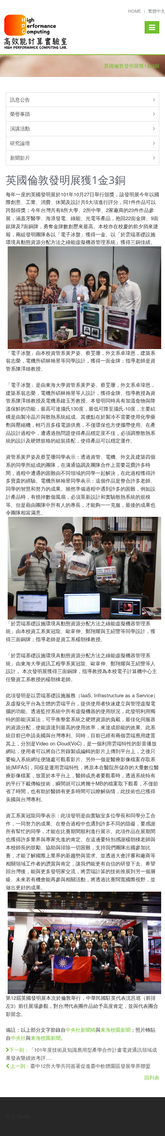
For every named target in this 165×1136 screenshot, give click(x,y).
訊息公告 (20, 99)
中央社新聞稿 (81, 1029)
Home (134, 11)
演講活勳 (20, 128)
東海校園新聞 (115, 1029)
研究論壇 (20, 143)
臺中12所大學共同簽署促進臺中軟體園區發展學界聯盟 (90, 1065)
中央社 (18, 1037)
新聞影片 (20, 157)
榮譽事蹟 (20, 113)
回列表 (151, 1077)
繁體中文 (156, 11)
